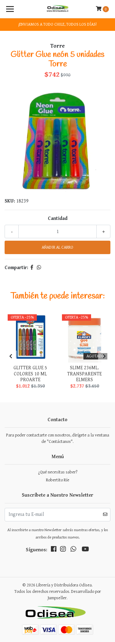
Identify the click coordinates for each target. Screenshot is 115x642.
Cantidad (57, 218)
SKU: (10, 201)
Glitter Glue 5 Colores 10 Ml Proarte (30, 373)
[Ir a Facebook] (53, 550)
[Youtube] (85, 550)
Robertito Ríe (57, 480)
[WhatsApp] (73, 550)
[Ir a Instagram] (63, 550)
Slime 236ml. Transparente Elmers (84, 373)
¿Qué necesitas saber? (57, 472)
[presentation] (11, 357)
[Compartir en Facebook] (32, 268)
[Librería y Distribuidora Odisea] (57, 9)
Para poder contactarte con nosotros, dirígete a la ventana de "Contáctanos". (57, 438)
